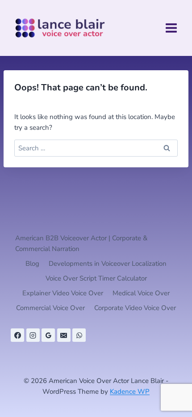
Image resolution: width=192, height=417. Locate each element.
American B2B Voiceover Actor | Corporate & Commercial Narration (81, 243)
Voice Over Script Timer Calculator (96, 278)
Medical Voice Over (141, 293)
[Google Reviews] (48, 335)
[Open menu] (171, 28)
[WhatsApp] (79, 335)
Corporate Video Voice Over (135, 307)
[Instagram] (33, 335)
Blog (32, 263)
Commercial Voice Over (50, 307)
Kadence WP (130, 391)
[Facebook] (17, 335)
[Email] (64, 335)
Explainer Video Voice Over (62, 293)
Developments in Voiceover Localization (108, 263)
